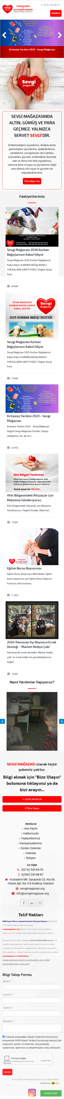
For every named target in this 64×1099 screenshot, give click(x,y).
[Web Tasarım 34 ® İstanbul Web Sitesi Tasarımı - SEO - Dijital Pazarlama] (49, 1083)
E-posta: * (8, 994)
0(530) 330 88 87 (32, 874)
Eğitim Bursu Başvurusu (24, 568)
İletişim (31, 858)
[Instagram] (39, 903)
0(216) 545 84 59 (33, 799)
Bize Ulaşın (33, 808)
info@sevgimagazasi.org (32, 893)
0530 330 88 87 (51, 5)
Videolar (31, 853)
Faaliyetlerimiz (30, 838)
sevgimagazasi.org (32, 888)
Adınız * (7, 981)
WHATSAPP (52, 1093)
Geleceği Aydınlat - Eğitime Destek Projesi (32, 49)
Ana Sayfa (30, 828)
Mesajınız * (9, 1021)
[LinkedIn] (31, 903)
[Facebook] (23, 903)
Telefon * (8, 1008)
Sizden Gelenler (31, 848)
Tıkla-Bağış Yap (32, 181)
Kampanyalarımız (31, 843)
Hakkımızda (30, 833)
